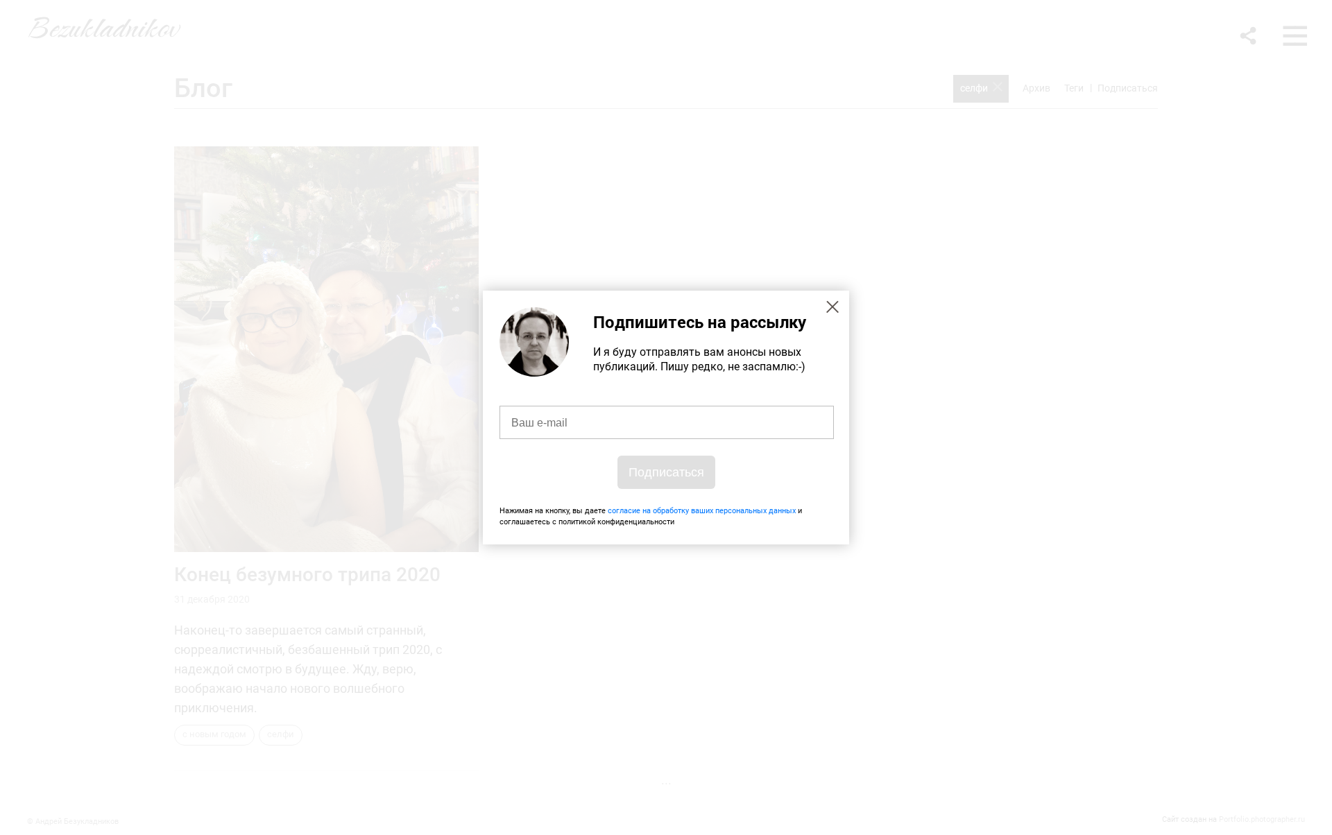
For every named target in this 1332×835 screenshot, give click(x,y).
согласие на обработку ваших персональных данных (702, 510)
